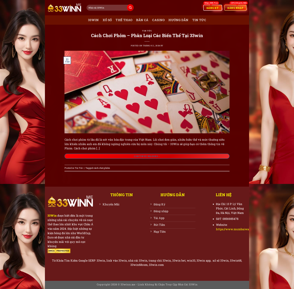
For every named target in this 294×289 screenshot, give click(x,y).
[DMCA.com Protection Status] (58, 250)
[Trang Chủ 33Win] (64, 8)
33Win (52, 215)
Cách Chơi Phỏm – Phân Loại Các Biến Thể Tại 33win (147, 35)
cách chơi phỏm (102, 168)
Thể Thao (124, 20)
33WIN (93, 20)
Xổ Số (107, 20)
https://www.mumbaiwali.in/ (236, 229)
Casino (158, 20)
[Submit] (130, 7)
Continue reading (147, 156)
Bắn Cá (142, 20)
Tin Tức (199, 20)
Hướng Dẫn (178, 20)
